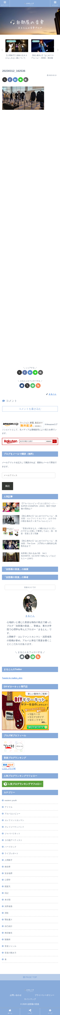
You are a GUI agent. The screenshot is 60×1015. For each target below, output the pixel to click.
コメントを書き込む (30, 408)
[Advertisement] (30, 239)
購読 (7, 486)
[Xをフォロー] (27, 385)
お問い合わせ (15, 995)
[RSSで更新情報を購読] (38, 385)
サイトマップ (30, 999)
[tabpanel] (17, 50)
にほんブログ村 (9, 768)
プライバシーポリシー (44, 995)
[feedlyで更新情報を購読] (32, 385)
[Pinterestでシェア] (22, 822)
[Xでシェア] (4, 79)
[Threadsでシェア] (22, 815)
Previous (2, 50)
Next (58, 50)
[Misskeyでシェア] (49, 807)
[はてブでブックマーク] (15, 79)
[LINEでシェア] (20, 79)
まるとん (30, 616)
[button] (25, 79)
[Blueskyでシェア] (36, 807)
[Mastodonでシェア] (22, 807)
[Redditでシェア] (36, 815)
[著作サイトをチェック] (21, 385)
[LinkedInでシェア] (36, 822)
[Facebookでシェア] (10, 79)
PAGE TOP (31, 977)
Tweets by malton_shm (12, 678)
